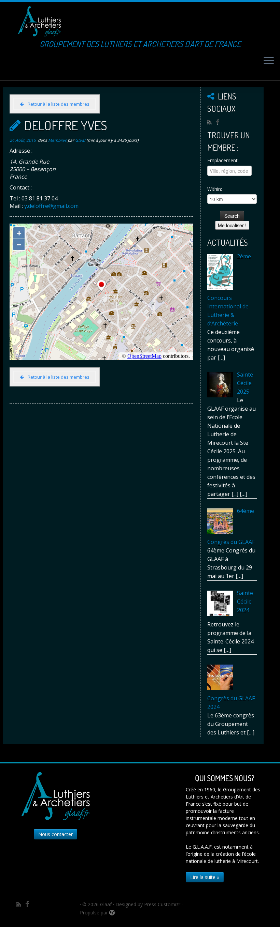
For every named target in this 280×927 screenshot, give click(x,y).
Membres (58, 140)
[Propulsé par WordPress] (111, 911)
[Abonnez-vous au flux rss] (211, 122)
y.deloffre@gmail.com (51, 206)
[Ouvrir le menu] (269, 61)
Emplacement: (223, 160)
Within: (214, 189)
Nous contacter (55, 834)
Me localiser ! (232, 225)
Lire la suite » (204, 877)
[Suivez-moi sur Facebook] (220, 121)
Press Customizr (162, 904)
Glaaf (80, 140)
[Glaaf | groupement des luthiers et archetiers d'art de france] (39, 21)
